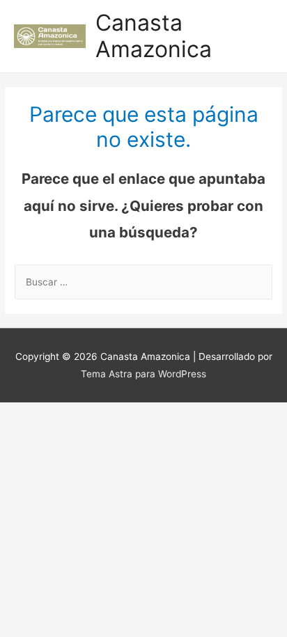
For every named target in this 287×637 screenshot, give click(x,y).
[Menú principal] (259, 36)
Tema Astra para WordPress (143, 373)
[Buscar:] (143, 282)
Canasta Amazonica (153, 36)
